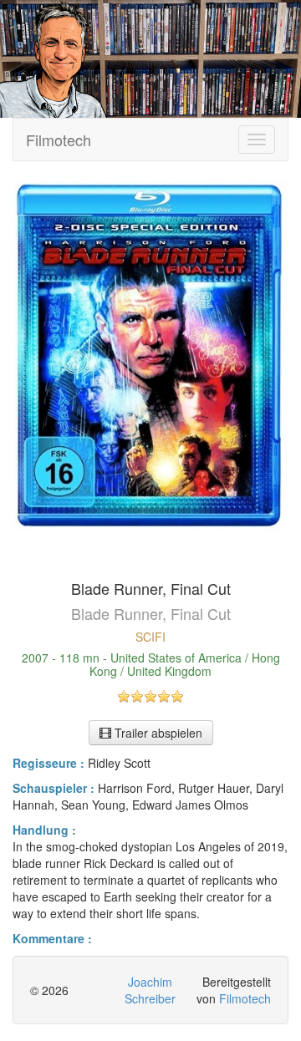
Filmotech (58, 139)
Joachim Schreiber (150, 990)
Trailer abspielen (156, 732)
